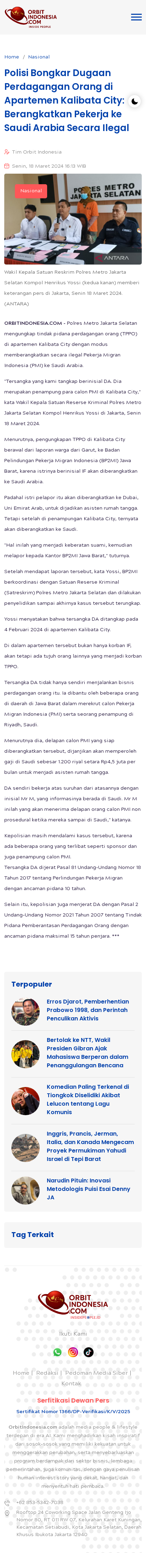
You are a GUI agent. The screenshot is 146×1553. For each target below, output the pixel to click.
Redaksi (47, 1374)
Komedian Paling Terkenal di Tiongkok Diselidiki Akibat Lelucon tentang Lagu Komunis (88, 1099)
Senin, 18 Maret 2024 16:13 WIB (49, 166)
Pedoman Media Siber (96, 1374)
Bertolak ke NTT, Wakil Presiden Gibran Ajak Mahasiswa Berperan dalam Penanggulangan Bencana (87, 1052)
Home (11, 57)
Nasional (39, 57)
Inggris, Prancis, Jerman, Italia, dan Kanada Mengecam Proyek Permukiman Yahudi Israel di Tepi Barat (90, 1146)
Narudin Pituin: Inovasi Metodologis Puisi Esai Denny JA (88, 1188)
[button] (136, 17)
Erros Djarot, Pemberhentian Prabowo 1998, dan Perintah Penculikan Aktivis (88, 1010)
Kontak (71, 1384)
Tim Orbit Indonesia (37, 152)
